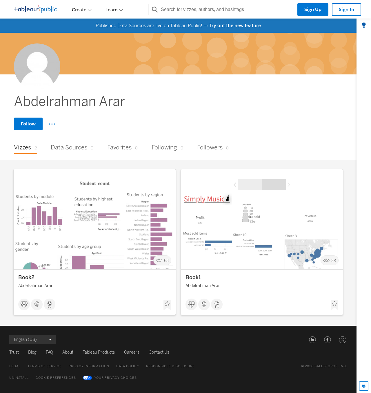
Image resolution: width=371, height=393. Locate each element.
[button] (312, 339)
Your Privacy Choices (115, 378)
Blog (32, 352)
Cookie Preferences (56, 378)
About (67, 352)
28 (333, 260)
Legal (15, 366)
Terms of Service (45, 366)
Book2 (26, 277)
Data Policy (127, 366)
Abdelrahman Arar (35, 285)
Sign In (346, 9)
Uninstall (19, 378)
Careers (131, 352)
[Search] (154, 9)
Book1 (193, 277)
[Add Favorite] (167, 305)
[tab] (363, 25)
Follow (28, 124)
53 (166, 260)
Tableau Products (99, 352)
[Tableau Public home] (35, 9)
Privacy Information (89, 366)
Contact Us (159, 352)
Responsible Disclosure (170, 366)
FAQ (49, 352)
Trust (14, 352)
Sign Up (312, 9)
